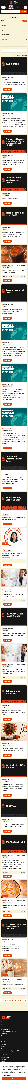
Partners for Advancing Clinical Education (11, 1051)
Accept (14, 1078)
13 (18, 1000)
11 (12, 1000)
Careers (3, 1035)
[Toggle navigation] (25, 7)
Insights (3, 1046)
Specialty (3, 25)
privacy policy (7, 1075)
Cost (2, 44)
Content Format (5, 34)
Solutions (3, 1027)
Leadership (4, 1033)
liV (1, 1048)
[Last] (23, 1000)
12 (15, 1000)
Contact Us (4, 1038)
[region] (14, 1074)
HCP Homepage (5, 1057)
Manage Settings (14, 1083)
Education (3, 1044)
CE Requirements (5, 1029)
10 (10, 1000)
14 (20, 1000)
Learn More (7, 89)
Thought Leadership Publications (9, 1031)
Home (2, 1024)
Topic (2, 30)
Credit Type (4, 39)
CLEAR (24, 20)
